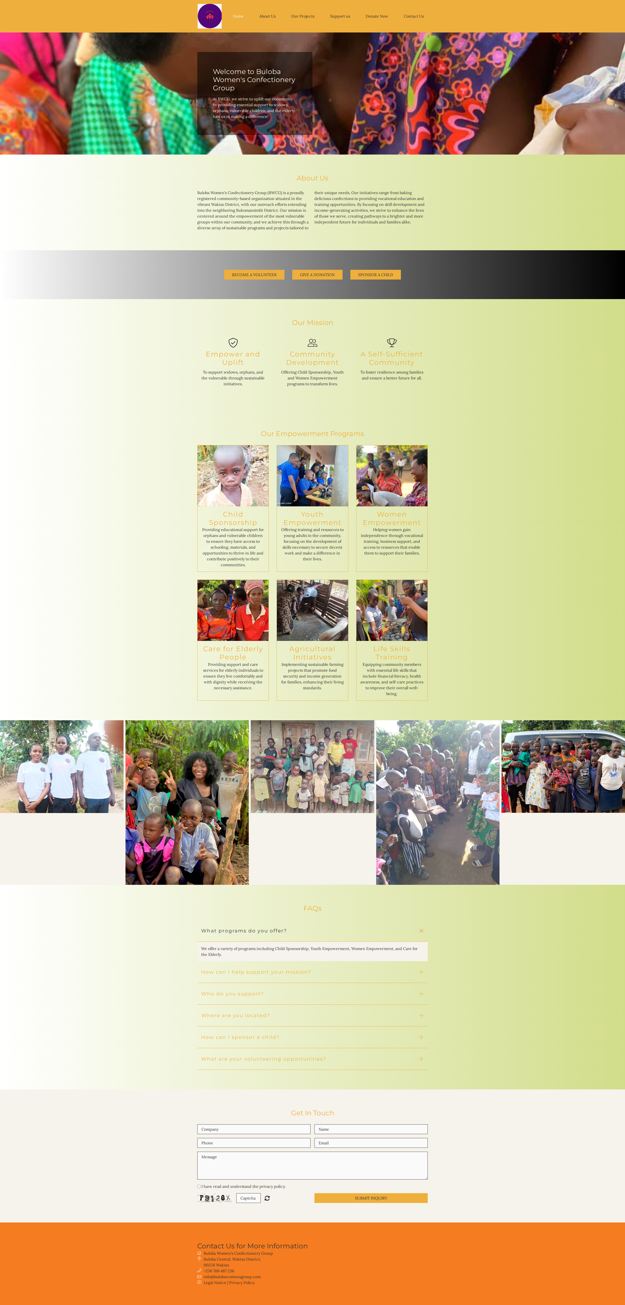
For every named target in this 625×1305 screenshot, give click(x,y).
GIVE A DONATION (317, 274)
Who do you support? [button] (232, 994)
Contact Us (414, 16)
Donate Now (377, 16)
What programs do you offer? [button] (244, 931)
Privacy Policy (242, 1282)
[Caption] (62, 766)
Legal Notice (215, 1282)
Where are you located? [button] (235, 1015)
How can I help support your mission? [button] (256, 972)
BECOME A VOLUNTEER (254, 274)
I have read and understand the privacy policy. (243, 1186)
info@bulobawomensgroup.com (232, 1276)
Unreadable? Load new (267, 1198)
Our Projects (302, 16)
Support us (340, 16)
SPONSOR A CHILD (375, 274)
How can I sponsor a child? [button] (240, 1037)
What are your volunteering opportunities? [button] (263, 1059)
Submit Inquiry (371, 1198)
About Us (267, 16)
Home (238, 16)
